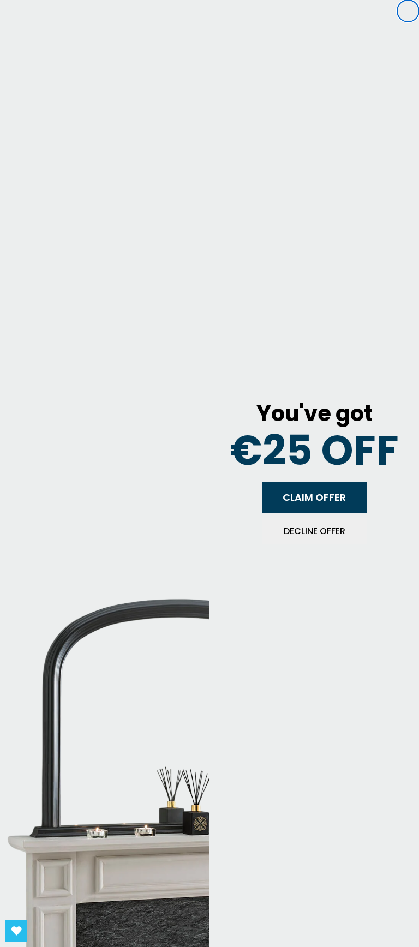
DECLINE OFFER (314, 531)
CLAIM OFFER (314, 497)
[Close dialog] (408, 11)
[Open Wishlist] (16, 931)
